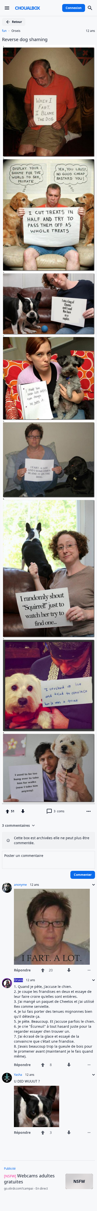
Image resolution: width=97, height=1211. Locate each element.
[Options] (88, 811)
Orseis (15, 31)
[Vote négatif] (22, 811)
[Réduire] (92, 885)
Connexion (74, 8)
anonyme (20, 885)
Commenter (83, 875)
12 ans (90, 31)
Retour (17, 22)
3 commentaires (16, 825)
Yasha (18, 1075)
